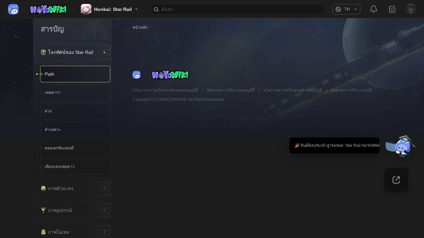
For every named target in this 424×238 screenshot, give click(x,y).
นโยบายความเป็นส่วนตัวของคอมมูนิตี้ (165, 90)
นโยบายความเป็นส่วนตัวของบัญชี (293, 90)
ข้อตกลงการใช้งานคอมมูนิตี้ (231, 90)
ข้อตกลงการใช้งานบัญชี (351, 90)
